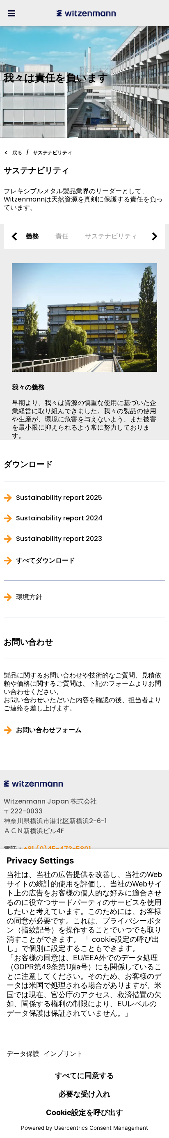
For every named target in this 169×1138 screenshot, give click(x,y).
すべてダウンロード (45, 560)
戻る (17, 152)
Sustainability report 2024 (59, 518)
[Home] (86, 13)
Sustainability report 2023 (59, 539)
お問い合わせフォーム (49, 730)
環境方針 (29, 597)
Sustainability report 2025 (59, 498)
